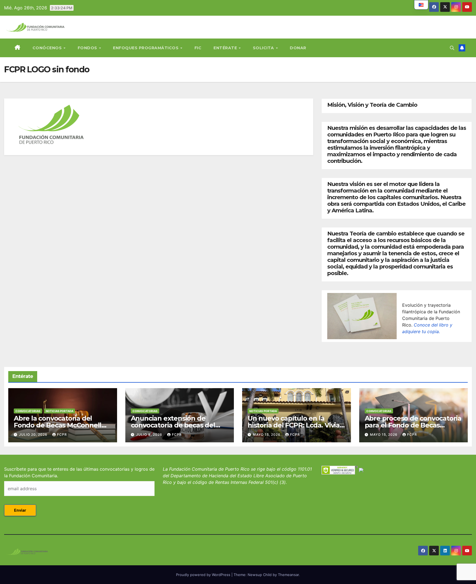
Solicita (264, 47)
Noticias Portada (59, 411)
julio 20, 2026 (33, 434)
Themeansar (288, 574)
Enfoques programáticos (146, 47)
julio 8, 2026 (149, 434)
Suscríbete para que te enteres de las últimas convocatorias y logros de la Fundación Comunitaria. (79, 472)
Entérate (225, 47)
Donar (298, 47)
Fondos (88, 47)
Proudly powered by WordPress (203, 574)
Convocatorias (27, 411)
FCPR (62, 434)
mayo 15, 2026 (267, 434)
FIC (198, 47)
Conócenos (48, 47)
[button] (452, 48)
